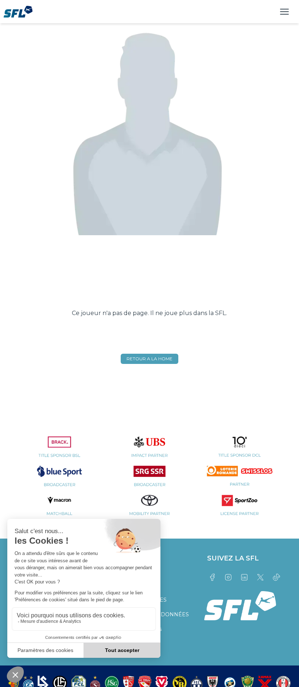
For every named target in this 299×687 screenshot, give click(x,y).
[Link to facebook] (212, 577)
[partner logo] (60, 451)
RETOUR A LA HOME (149, 358)
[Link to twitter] (260, 577)
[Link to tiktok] (276, 577)
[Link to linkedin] (244, 577)
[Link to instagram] (228, 577)
